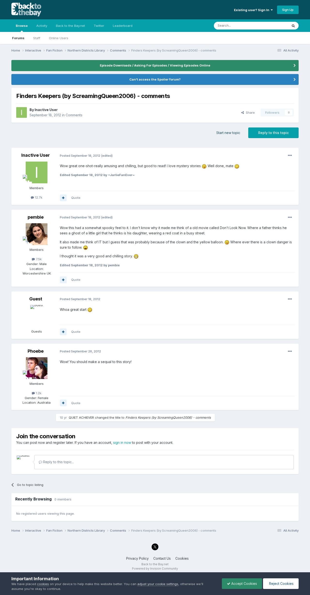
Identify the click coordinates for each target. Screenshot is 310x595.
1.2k (38, 393)
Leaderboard (122, 26)
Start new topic (228, 133)
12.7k (38, 197)
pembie (36, 217)
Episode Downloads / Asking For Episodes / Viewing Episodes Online (155, 65)
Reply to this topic (273, 133)
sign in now (122, 442)
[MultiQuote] (63, 197)
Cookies (182, 558)
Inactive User (46, 110)
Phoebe (36, 351)
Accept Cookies (243, 583)
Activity (41, 26)
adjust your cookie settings (157, 584)
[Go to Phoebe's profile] (36, 368)
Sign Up (288, 10)
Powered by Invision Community (155, 568)
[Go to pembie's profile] (36, 234)
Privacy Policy (137, 558)
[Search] (293, 26)
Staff (36, 38)
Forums (18, 38)
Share (249, 112)
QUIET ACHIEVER (81, 417)
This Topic (273, 25)
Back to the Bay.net (70, 26)
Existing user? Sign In (252, 10)
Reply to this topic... (58, 462)
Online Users (58, 38)
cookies (43, 584)
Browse (22, 26)
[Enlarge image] (204, 166)
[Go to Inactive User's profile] (21, 112)
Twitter (99, 26)
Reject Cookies (281, 583)
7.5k (38, 259)
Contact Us (162, 558)
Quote (75, 198)
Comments (74, 115)
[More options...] (290, 155)
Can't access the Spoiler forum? (155, 79)
